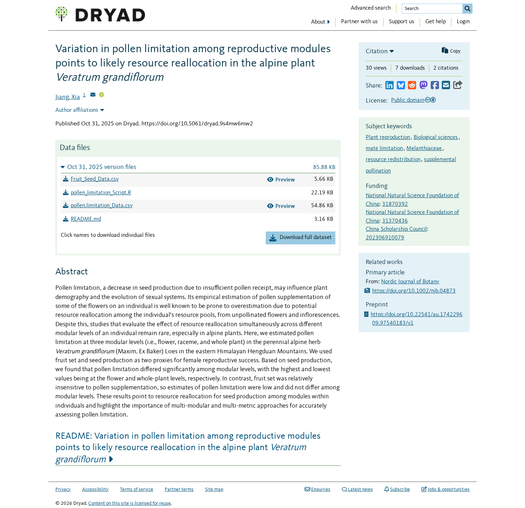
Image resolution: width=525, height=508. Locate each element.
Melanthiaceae (424, 148)
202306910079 (385, 238)
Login (463, 22)
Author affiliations (76, 110)
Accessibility (95, 489)
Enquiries (320, 489)
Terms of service (136, 489)
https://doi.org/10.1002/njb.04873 (414, 291)
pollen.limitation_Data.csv (101, 206)
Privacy (63, 489)
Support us (401, 22)
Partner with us (359, 22)
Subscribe (400, 489)
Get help (435, 22)
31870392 (395, 204)
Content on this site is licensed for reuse (129, 503)
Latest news (360, 489)
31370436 (395, 221)
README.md (86, 219)
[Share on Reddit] (412, 85)
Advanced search (371, 8)
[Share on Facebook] (435, 85)
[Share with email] (446, 85)
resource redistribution (393, 160)
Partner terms (179, 489)
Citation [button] (377, 51)
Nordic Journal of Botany (410, 282)
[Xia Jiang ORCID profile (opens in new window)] (101, 95)
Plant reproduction (388, 137)
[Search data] (467, 9)
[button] (198, 167)
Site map (214, 489)
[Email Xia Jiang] (93, 95)
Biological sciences (436, 137)
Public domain (407, 100)
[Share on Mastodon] (423, 85)
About (318, 22)
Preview (285, 179)
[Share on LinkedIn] (389, 85)
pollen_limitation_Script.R (101, 193)
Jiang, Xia (67, 97)
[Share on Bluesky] (401, 85)
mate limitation (384, 148)
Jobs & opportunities (449, 489)
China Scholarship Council (396, 229)
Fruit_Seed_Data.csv (95, 179)
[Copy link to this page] (457, 85)
